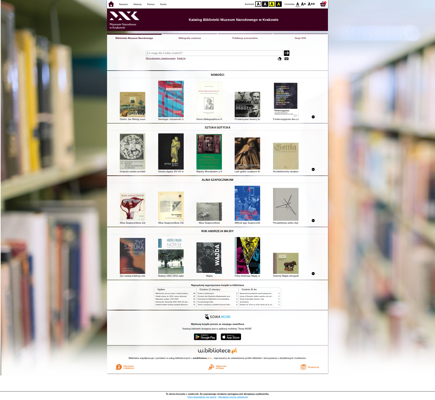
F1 (303, 3)
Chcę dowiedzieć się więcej (201, 397)
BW (265, 3)
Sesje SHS (300, 38)
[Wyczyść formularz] (279, 59)
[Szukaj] (286, 53)
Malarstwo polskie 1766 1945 (166, 299)
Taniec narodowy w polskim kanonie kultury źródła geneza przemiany (224, 305)
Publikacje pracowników (245, 38)
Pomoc (151, 4)
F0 (297, 3)
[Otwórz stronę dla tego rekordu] (133, 105)
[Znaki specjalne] (286, 59)
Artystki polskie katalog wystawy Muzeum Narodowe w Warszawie (180, 305)
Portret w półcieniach (206, 293)
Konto (163, 4)
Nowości (123, 4)
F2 (311, 3)
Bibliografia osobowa (190, 38)
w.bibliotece (201, 358)
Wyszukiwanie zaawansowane (161, 58)
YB (272, 3)
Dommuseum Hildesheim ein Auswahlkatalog (215, 299)
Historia (137, 4)
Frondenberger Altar (205, 302)
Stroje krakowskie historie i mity (252, 299)
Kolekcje (181, 58)
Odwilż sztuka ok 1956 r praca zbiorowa (171, 296)
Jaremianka (244, 302)
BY (279, 3)
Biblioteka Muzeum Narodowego (134, 38)
